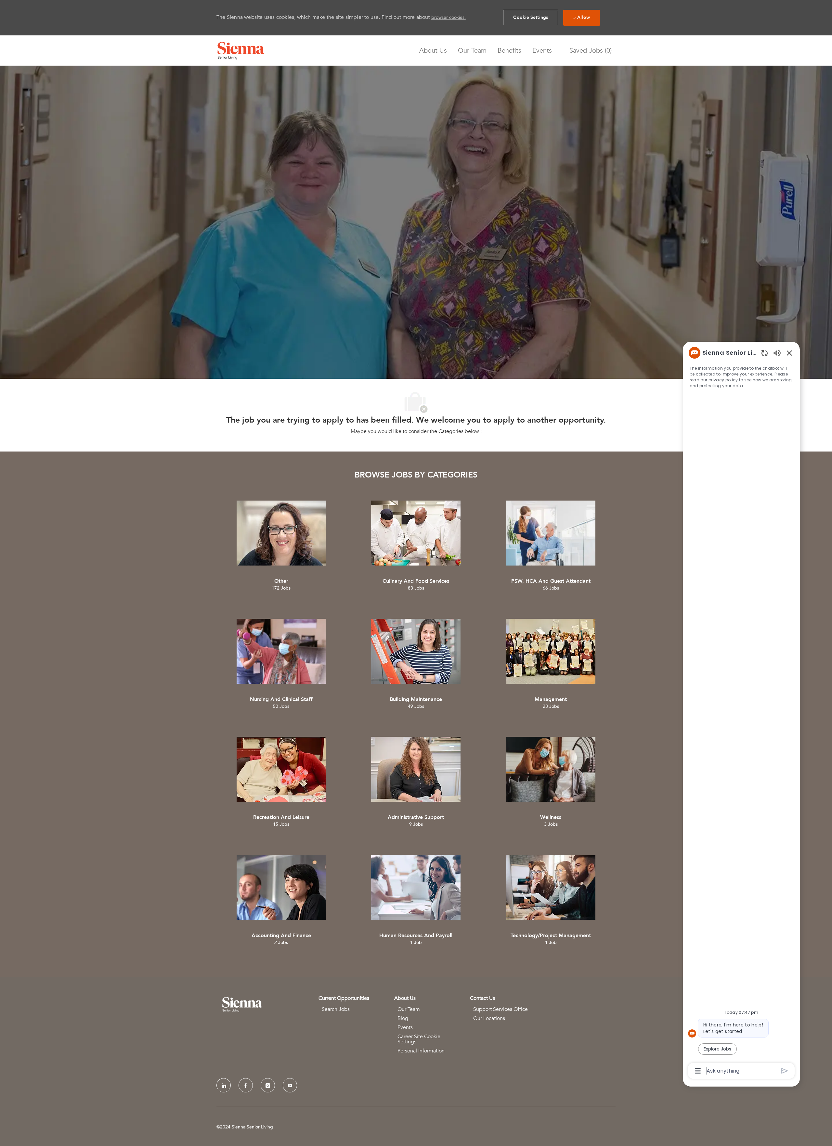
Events (542, 50)
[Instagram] (268, 1085)
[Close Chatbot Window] (789, 352)
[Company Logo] (240, 50)
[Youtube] (290, 1085)
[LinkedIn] (223, 1085)
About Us (433, 50)
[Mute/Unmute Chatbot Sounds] (777, 352)
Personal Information (421, 1050)
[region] (741, 711)
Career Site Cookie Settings (418, 1039)
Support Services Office (500, 1009)
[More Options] (698, 1071)
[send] (785, 1071)
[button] (530, 17)
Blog (402, 1018)
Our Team (472, 50)
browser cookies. (448, 17)
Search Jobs (336, 1009)
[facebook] (246, 1085)
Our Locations (489, 1018)
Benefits (509, 50)
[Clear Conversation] (764, 353)
